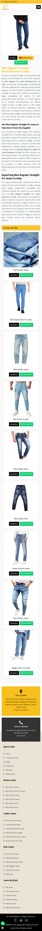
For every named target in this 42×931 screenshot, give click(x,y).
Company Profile (12, 758)
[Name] (38, 7)
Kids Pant (9, 874)
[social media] (15, 920)
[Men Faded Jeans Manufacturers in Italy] (21, 448)
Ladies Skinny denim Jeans (16, 837)
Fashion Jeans (11, 903)
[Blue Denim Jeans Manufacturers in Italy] (21, 349)
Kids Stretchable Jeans (14, 862)
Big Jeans (9, 887)
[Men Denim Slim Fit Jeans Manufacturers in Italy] (21, 299)
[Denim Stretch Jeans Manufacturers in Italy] (21, 548)
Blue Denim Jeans (12, 795)
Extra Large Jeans (12, 891)
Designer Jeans (11, 899)
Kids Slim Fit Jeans (13, 870)
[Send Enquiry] (21, 34)
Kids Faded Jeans (12, 858)
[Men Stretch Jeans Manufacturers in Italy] (21, 399)
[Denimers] (5, 7)
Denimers (16, 916)
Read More (14, 275)
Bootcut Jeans (11, 895)
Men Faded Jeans (12, 803)
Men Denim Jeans (12, 787)
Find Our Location (21, 710)
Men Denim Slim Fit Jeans (15, 791)
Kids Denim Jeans (12, 854)
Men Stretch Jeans (12, 799)
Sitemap (9, 770)
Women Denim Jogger (14, 833)
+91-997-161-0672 (10, 2)
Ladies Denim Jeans (13, 825)
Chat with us (22, 62)
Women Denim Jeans (14, 820)
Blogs (8, 762)
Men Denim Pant (12, 807)
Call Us (13, 58)
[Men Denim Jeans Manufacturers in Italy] (21, 249)
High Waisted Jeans (13, 908)
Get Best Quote (27, 58)
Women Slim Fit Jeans (14, 841)
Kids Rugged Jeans (13, 866)
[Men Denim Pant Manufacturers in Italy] (21, 498)
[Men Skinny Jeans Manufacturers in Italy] (21, 598)
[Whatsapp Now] (3, 923)
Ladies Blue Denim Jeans (15, 829)
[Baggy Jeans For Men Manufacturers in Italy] (21, 647)
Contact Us (21, 735)
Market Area (10, 774)
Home (8, 754)
